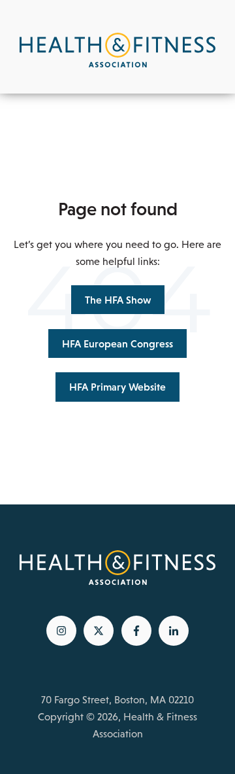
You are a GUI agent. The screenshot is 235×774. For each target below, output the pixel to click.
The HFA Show (118, 300)
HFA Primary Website (117, 387)
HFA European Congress (117, 343)
